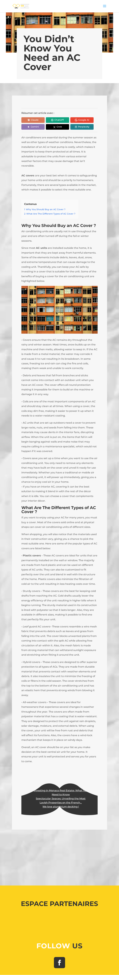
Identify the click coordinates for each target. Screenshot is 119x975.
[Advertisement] (59, 856)
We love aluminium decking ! (60, 806)
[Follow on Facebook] (59, 962)
